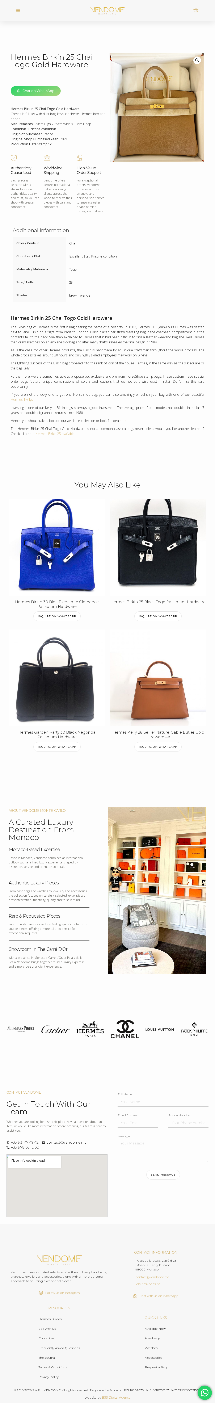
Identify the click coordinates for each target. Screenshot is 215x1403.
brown (74, 295)
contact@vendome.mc (152, 1277)
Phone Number (179, 1115)
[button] (18, 10)
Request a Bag (156, 1367)
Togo (73, 269)
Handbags (152, 1338)
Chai (72, 243)
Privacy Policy (49, 1377)
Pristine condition (104, 256)
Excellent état (79, 256)
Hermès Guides (50, 1319)
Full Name (125, 1094)
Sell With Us (47, 1329)
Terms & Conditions (53, 1367)
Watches (151, 1348)
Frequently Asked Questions (59, 1348)
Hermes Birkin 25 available (55, 433)
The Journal (47, 1358)
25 (70, 282)
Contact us (46, 1338)
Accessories (153, 1358)
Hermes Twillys (22, 399)
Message (124, 1136)
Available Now (155, 1329)
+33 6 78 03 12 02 (148, 1284)
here (123, 420)
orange (85, 295)
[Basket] (195, 10)
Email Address (128, 1115)
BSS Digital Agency (116, 1397)
